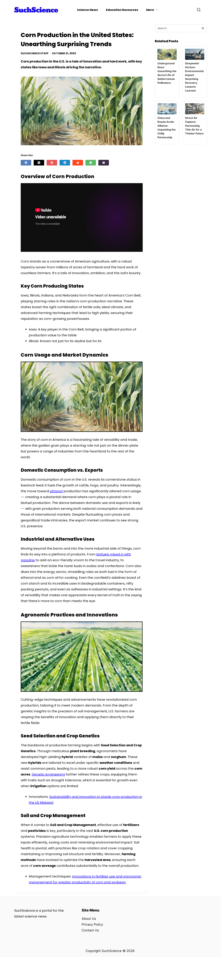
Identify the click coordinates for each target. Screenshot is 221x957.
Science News (87, 10)
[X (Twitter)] (39, 162)
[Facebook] (26, 162)
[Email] (103, 162)
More (150, 10)
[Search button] (203, 28)
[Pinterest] (52, 162)
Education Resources (122, 10)
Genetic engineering (48, 774)
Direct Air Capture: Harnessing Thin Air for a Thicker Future (194, 125)
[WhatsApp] (90, 162)
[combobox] (177, 28)
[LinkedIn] (65, 162)
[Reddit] (77, 162)
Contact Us (90, 930)
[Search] (198, 9)
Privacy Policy (92, 924)
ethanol (56, 491)
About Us (89, 919)
